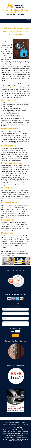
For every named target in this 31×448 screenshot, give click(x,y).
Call (16, 445)
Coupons (15, 435)
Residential (10, 433)
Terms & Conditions (9, 437)
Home (4, 433)
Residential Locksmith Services (15, 341)
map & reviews (22, 426)
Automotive (25, 433)
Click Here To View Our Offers (15, 365)
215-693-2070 (19, 14)
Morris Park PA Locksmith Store (16, 88)
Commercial (17, 433)
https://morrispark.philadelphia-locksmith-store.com (15, 429)
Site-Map (24, 437)
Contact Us (22, 435)
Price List (18, 437)
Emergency (9, 435)
